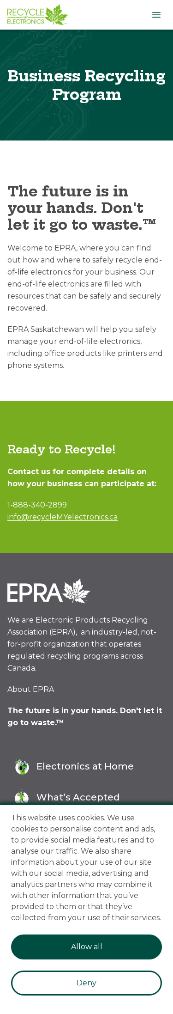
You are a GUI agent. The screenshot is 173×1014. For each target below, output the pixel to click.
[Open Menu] (156, 15)
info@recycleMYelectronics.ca (62, 517)
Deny (86, 982)
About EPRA (30, 689)
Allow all (86, 946)
